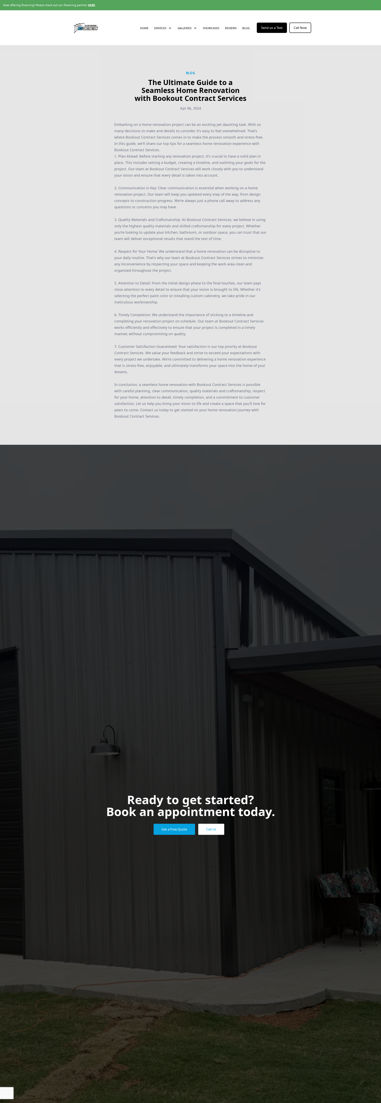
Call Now (300, 28)
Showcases (211, 28)
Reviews (231, 28)
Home (144, 28)
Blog (246, 28)
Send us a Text (272, 28)
